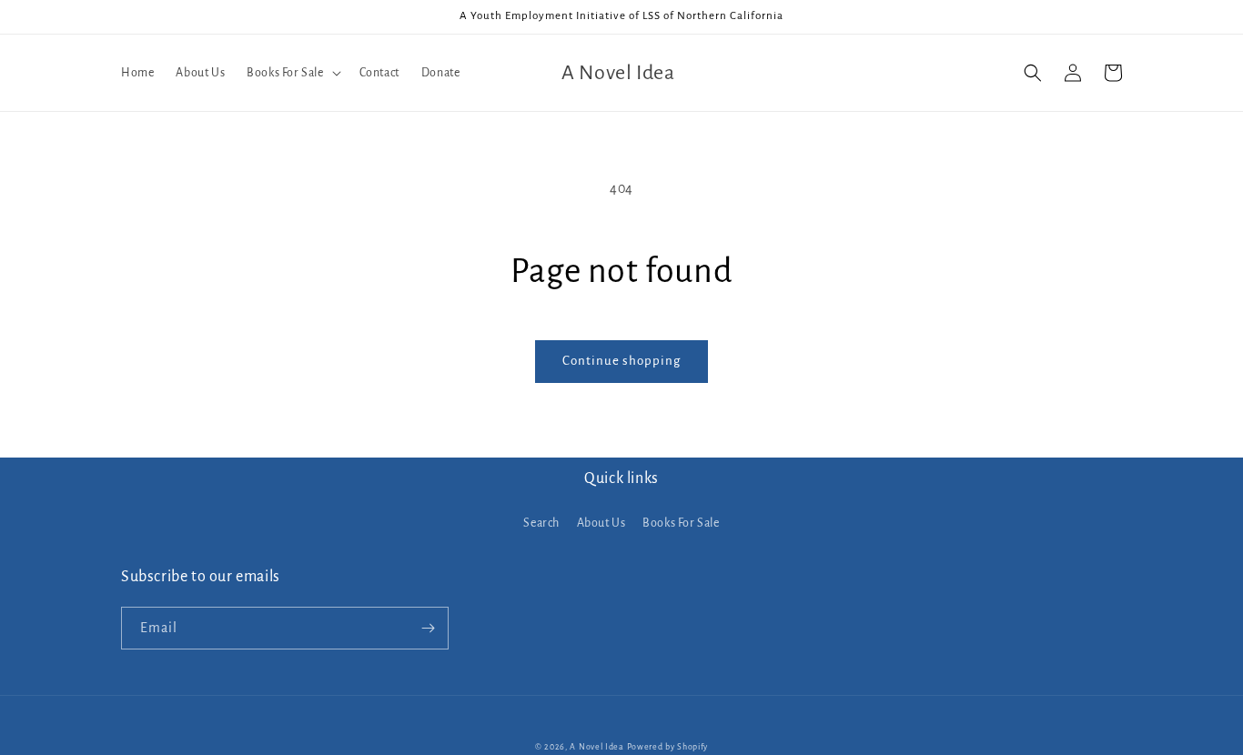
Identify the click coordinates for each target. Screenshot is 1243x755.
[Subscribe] (428, 628)
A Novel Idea (596, 746)
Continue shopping (621, 360)
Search (541, 523)
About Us (601, 523)
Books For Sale (680, 523)
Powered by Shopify (668, 746)
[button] (292, 73)
